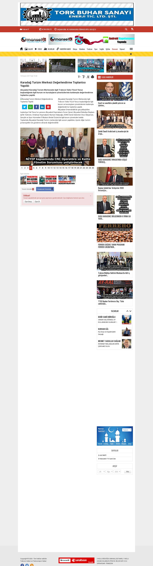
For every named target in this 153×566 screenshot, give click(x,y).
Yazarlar (51, 49)
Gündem (82, 49)
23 (87, 168)
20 (78, 168)
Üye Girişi (28, 202)
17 (69, 168)
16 (66, 168)
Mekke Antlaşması (104, 321)
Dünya (75, 49)
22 (84, 168)
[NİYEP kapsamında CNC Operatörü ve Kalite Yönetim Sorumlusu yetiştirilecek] (119, 65)
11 (51, 168)
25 (93, 168)
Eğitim (108, 49)
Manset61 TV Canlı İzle (108, 459)
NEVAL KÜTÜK (103, 330)
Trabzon (89, 49)
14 (60, 168)
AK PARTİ (103, 455)
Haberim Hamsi (65, 49)
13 (57, 168)
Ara (127, 471)
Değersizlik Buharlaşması (106, 345)
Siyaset (122, 49)
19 (75, 168)
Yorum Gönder (27, 189)
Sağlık (102, 49)
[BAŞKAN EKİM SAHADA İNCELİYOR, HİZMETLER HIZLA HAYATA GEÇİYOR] (62, 65)
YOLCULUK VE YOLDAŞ (106, 333)
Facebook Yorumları (44, 189)
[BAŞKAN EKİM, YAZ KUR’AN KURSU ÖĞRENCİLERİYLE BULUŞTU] (91, 65)
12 (54, 168)
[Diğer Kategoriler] (131, 49)
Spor (96, 49)
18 (72, 168)
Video (40, 49)
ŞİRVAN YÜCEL (103, 342)
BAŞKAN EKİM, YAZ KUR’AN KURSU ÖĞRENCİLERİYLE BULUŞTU (76, 29)
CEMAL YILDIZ (103, 318)
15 (63, 168)
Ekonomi (115, 49)
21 (81, 168)
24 (90, 168)
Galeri (30, 49)
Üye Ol (37, 202)
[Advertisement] (115, 388)
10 (48, 168)
